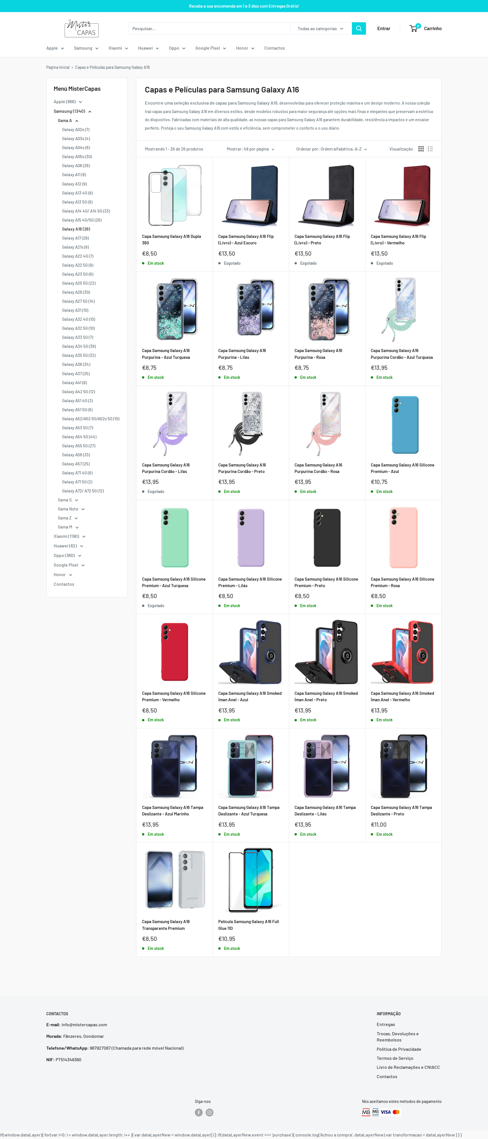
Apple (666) (65, 101)
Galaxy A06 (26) (76, 165)
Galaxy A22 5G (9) (77, 264)
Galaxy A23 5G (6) (77, 274)
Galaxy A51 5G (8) (77, 409)
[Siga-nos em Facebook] (199, 1112)
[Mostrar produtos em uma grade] (421, 148)
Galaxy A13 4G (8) (77, 192)
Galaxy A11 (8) (74, 174)
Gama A (65, 120)
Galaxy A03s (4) (76, 138)
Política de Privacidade (399, 1049)
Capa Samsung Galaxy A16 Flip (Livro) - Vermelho (398, 239)
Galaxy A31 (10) (75, 310)
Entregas (386, 1024)
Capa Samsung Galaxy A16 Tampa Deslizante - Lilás (325, 810)
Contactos (274, 47)
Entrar (383, 28)
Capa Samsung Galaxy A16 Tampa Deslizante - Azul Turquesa (249, 810)
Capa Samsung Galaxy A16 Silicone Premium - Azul (402, 468)
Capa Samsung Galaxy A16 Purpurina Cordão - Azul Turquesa (402, 353)
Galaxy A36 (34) (76, 364)
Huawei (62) (66, 545)
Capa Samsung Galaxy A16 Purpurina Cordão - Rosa (318, 468)
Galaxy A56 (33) (76, 454)
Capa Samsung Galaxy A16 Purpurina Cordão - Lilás (166, 468)
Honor (242, 47)
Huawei (145, 47)
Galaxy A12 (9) (74, 183)
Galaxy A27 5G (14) (78, 301)
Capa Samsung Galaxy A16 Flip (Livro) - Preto (322, 239)
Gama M (65, 526)
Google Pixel (207, 47)
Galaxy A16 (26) (76, 228)
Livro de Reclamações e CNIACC (408, 1067)
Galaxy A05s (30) (77, 156)
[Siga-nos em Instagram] (209, 1112)
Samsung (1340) (70, 111)
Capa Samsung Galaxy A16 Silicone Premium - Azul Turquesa (174, 582)
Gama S (65, 499)
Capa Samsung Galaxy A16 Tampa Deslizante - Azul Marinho (172, 810)
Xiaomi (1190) (67, 536)
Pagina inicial (57, 67)
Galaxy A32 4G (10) (78, 319)
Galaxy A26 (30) (76, 292)
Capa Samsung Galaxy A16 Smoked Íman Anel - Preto (326, 696)
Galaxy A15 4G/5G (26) (81, 219)
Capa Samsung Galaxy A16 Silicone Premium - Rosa (402, 582)
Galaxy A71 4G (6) (77, 472)
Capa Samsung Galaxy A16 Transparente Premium (166, 924)
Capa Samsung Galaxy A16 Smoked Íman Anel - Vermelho (402, 696)
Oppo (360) (65, 555)
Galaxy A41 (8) (74, 382)
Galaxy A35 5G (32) (78, 355)
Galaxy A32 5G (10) (78, 328)
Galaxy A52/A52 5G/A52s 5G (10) (90, 418)
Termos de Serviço (395, 1058)
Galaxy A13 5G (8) (77, 201)
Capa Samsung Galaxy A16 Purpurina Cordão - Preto (242, 468)
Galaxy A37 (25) (76, 373)
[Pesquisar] (359, 28)
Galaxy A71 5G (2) (77, 481)
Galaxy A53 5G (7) (77, 427)
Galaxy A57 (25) (76, 463)
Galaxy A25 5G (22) (78, 283)
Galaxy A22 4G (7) (77, 255)
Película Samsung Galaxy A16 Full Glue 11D (248, 924)
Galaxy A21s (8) (75, 246)
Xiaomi (115, 47)
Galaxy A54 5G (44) (79, 436)
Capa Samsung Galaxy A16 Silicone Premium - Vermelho (174, 696)
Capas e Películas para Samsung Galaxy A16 (112, 67)
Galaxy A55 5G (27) (78, 445)
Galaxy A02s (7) (75, 129)
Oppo (174, 47)
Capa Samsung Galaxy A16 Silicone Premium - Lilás (250, 582)
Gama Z (65, 517)
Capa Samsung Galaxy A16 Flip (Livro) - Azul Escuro (246, 239)
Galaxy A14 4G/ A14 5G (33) (86, 210)
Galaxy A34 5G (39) (79, 346)
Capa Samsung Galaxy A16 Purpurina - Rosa (318, 353)
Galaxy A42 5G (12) (78, 391)
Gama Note (68, 508)
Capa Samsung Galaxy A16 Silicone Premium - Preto (326, 582)
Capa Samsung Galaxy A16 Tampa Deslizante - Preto (401, 810)
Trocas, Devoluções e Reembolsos (398, 1036)
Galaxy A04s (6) (76, 147)
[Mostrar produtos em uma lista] (430, 148)
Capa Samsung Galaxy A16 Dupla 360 (171, 239)
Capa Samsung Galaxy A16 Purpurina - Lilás (242, 353)
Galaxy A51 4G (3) (77, 400)
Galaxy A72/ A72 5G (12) (83, 490)
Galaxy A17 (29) (75, 237)
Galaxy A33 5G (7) (77, 337)
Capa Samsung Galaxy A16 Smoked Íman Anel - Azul (250, 696)
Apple (52, 47)
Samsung (83, 47)
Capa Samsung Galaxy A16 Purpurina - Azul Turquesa (166, 353)
